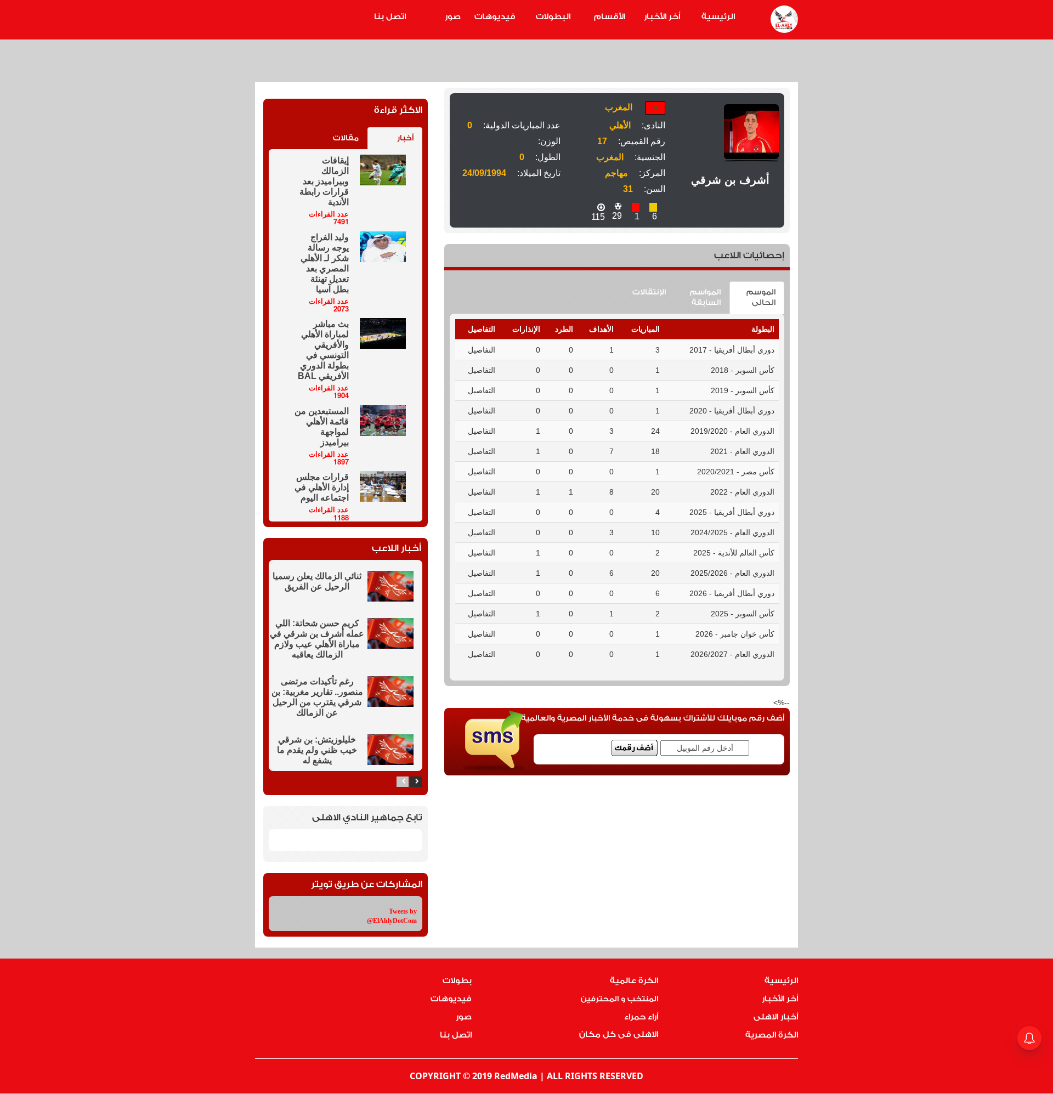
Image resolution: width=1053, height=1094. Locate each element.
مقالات (346, 138)
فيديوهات (495, 16)
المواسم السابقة (705, 297)
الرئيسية (718, 16)
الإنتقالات (649, 292)
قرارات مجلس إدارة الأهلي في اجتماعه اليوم (322, 487)
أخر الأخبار (662, 16)
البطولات (553, 16)
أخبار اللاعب (396, 548)
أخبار (405, 138)
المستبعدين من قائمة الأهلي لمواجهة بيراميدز (322, 426)
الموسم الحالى (760, 297)
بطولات (457, 980)
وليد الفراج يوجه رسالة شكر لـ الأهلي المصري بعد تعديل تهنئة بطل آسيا (325, 263)
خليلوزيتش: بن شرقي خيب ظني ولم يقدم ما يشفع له (317, 750)
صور (453, 16)
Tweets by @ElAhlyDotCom (392, 916)
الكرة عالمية (634, 980)
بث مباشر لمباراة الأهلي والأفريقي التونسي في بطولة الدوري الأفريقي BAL (323, 350)
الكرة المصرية (771, 1035)
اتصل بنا (390, 16)
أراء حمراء (641, 1017)
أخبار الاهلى (776, 1017)
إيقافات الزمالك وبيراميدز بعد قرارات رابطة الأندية (324, 181)
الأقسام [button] (609, 16)
